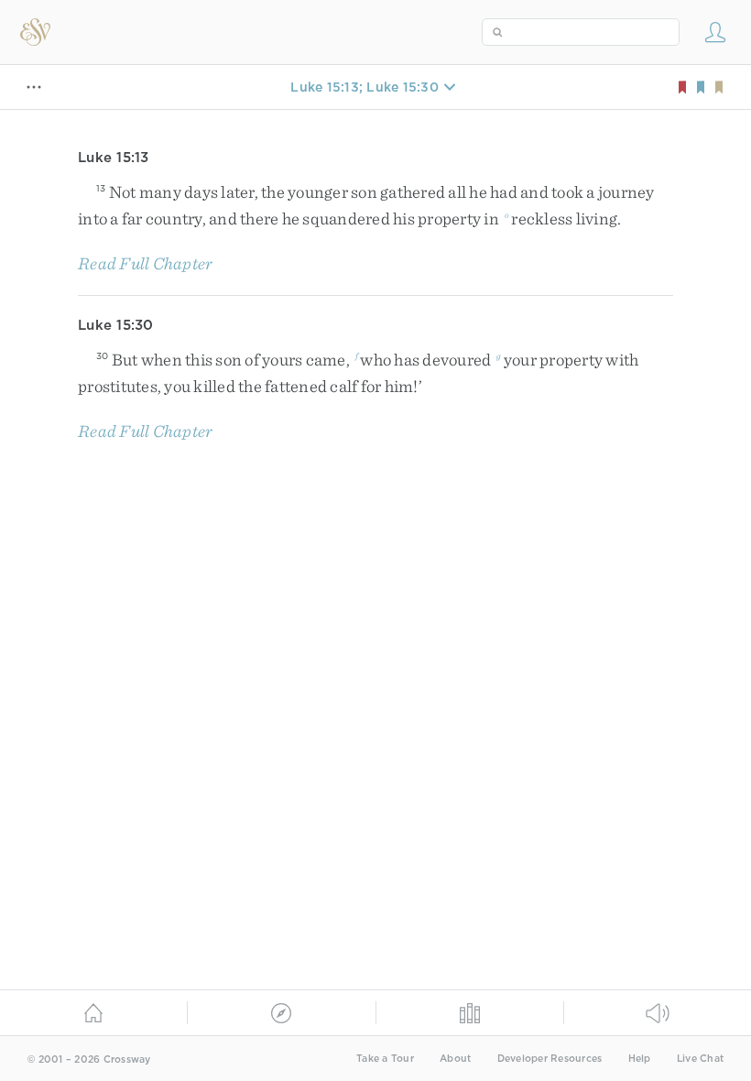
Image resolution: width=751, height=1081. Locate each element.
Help (639, 1059)
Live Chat (700, 1059)
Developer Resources (550, 1059)
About (455, 1059)
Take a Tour (385, 1059)
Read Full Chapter (145, 263)
